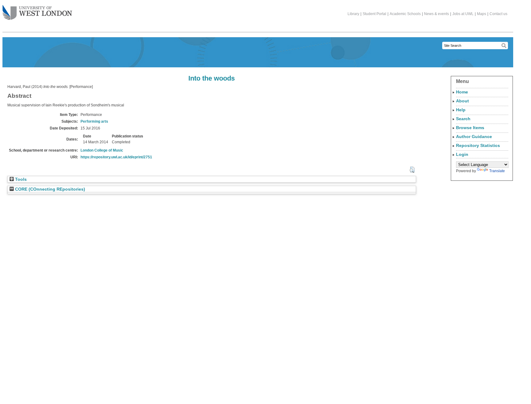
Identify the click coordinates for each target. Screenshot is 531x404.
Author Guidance (474, 136)
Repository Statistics (478, 145)
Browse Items (470, 127)
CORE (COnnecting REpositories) (49, 189)
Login (462, 154)
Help (461, 109)
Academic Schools (405, 14)
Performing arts (94, 121)
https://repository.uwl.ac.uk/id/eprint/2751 (116, 157)
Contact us (498, 14)
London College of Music (102, 150)
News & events (436, 14)
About (462, 100)
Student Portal (374, 14)
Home (462, 91)
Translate (497, 171)
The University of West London (37, 12)
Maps (481, 14)
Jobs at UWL (463, 14)
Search (463, 118)
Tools (20, 179)
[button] (412, 169)
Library (353, 14)
